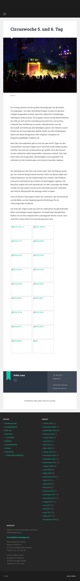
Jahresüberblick (11, 445)
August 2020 (48, 466)
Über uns (8, 430)
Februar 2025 (48, 434)
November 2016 (49, 519)
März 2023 (47, 448)
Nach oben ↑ (72, 576)
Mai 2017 (47, 509)
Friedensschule (11, 423)
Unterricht (8, 434)
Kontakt (8, 448)
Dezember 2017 (49, 495)
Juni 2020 (47, 470)
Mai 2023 (47, 445)
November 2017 (49, 498)
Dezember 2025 (49, 427)
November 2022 (49, 455)
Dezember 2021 (49, 459)
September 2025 (50, 430)
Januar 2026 (48, 423)
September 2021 (50, 462)
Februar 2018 (48, 491)
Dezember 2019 (49, 477)
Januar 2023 (48, 452)
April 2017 (47, 512)
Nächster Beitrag (59, 388)
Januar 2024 (48, 438)
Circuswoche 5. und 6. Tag (37, 29)
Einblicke (8, 441)
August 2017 (48, 502)
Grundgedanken (11, 427)
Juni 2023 (47, 441)
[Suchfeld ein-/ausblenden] (75, 13)
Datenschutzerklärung (14, 455)
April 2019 (47, 484)
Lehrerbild (10, 438)
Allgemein (56, 379)
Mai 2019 (47, 480)
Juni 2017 (47, 505)
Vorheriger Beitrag (60, 385)
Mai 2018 (47, 487)
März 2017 (47, 516)
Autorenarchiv (15, 380)
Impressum (9, 452)
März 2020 (47, 473)
